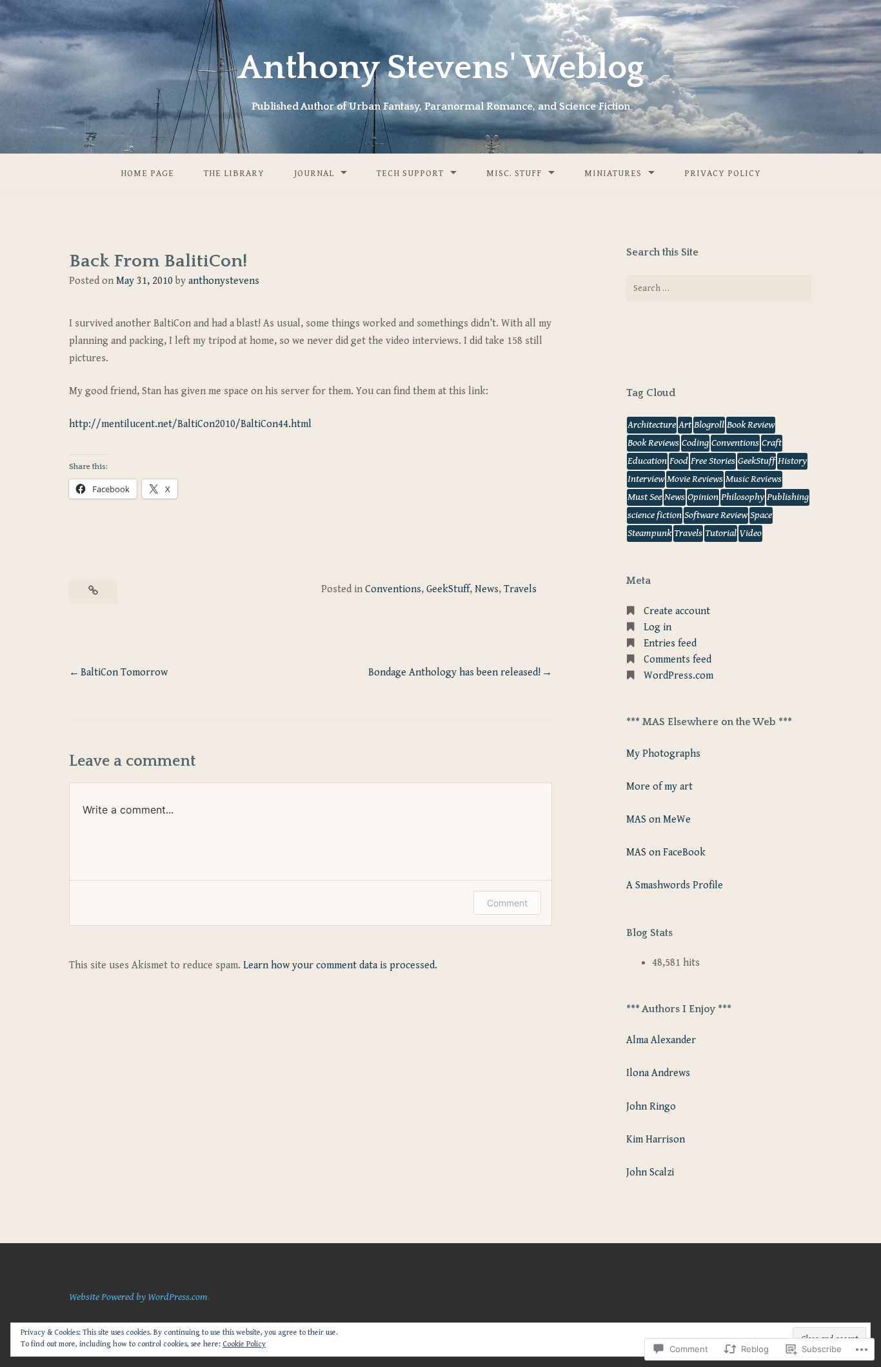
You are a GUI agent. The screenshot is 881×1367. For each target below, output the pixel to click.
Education (647, 461)
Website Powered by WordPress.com (138, 1297)
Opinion (703, 497)
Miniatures (613, 173)
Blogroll (709, 425)
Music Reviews (754, 479)
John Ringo (651, 1107)
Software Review (715, 515)
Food (678, 461)
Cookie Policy (244, 1344)
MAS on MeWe (658, 819)
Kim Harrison (655, 1139)
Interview (646, 479)
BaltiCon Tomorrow (124, 672)
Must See (645, 497)
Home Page (147, 173)
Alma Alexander (661, 1040)
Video (750, 533)
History (792, 461)
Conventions (393, 589)
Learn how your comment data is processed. (340, 965)
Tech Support (410, 173)
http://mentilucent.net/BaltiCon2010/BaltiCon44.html (190, 424)
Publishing (788, 497)
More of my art (659, 787)
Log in (657, 627)
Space (761, 515)
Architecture (652, 425)
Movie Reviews (695, 479)
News (487, 589)
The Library (234, 173)
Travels (520, 589)
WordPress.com (678, 676)
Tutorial (721, 533)
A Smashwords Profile (674, 885)
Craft (772, 443)
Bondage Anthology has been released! (454, 672)
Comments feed (677, 660)
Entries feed (670, 643)
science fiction (655, 515)
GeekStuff (448, 589)
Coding (695, 443)
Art (684, 425)
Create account (677, 611)
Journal (314, 173)
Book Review (751, 425)
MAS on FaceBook (666, 852)
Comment (507, 902)
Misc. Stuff (514, 173)
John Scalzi (650, 1172)
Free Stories (713, 461)
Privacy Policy (722, 173)
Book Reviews (653, 443)
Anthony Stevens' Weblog (441, 67)
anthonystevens (223, 281)
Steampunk (649, 533)
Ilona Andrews (658, 1073)
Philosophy (742, 497)
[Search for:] (719, 288)
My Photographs (663, 754)
